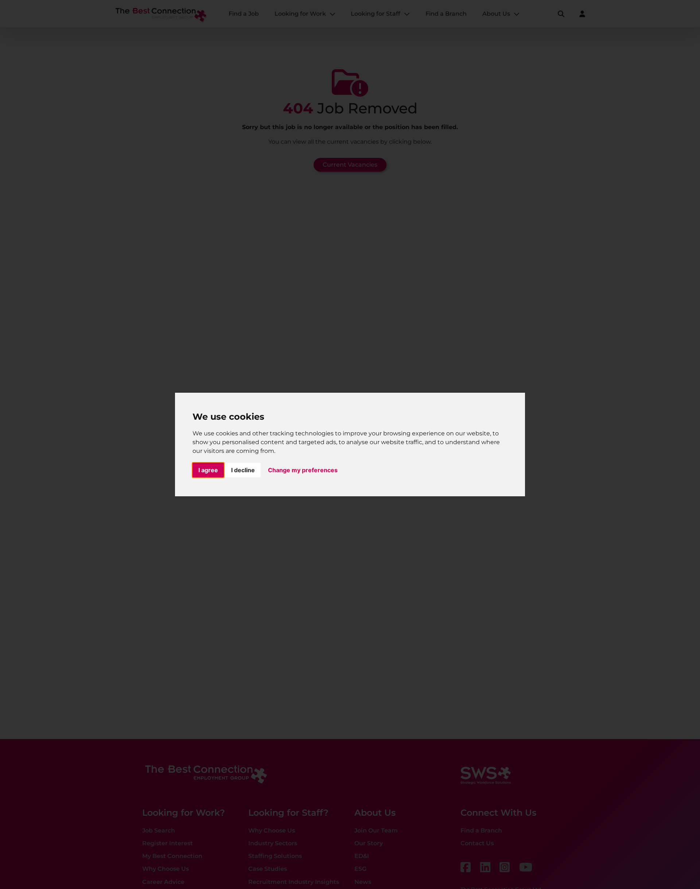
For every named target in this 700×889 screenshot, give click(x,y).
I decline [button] (243, 470)
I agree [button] (208, 470)
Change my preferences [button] (303, 470)
